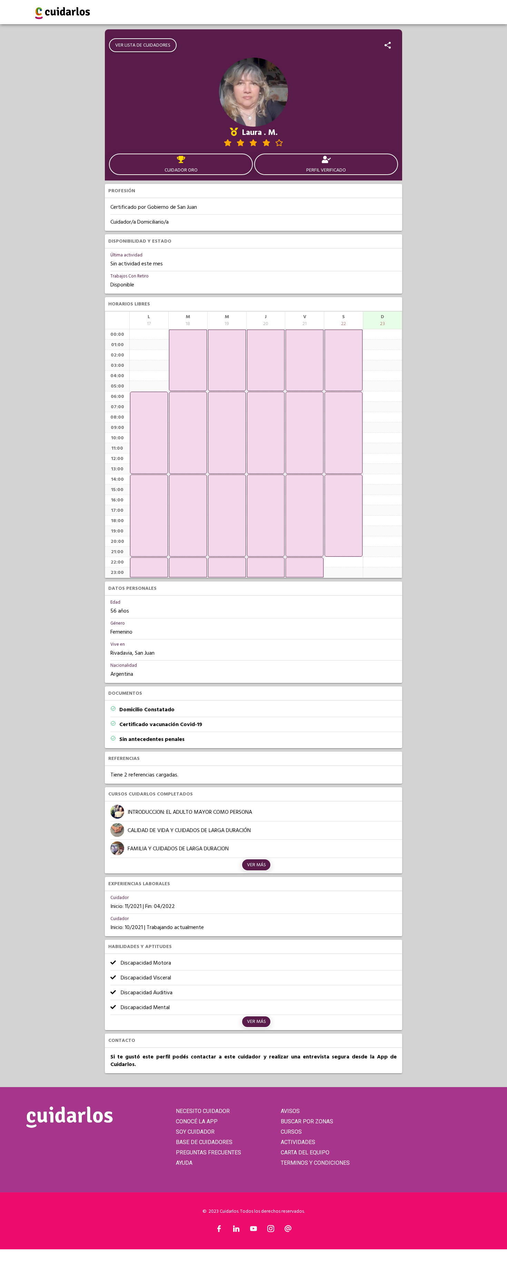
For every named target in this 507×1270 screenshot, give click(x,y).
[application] (149, 433)
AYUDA (184, 1163)
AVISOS (290, 1111)
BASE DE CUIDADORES (204, 1142)
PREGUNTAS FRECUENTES (208, 1152)
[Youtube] (253, 1230)
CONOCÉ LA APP (197, 1121)
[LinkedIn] (236, 1230)
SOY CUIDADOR (195, 1132)
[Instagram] (270, 1230)
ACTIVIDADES (298, 1142)
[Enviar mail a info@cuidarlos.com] (288, 1230)
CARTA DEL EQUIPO (305, 1152)
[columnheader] (149, 320)
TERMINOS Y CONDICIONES (315, 1163)
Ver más (256, 864)
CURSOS (291, 1132)
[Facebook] (219, 1230)
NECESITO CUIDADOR (203, 1111)
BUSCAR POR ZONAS (307, 1121)
